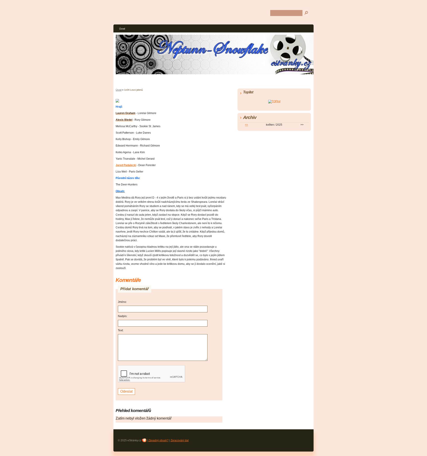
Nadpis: (122, 316)
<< (246, 124)
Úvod (122, 28)
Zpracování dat (180, 440)
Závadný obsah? (158, 440)
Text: (120, 330)
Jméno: (122, 301)
